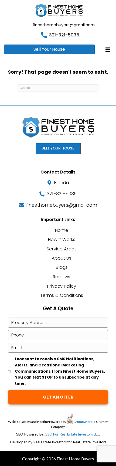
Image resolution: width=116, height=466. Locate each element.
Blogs (61, 267)
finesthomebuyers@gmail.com (64, 25)
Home (61, 230)
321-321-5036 (64, 35)
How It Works (61, 239)
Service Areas (62, 249)
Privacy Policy (61, 286)
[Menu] (108, 50)
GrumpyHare (83, 422)
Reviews (61, 277)
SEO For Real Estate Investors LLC (72, 434)
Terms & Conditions (61, 295)
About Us (61, 258)
